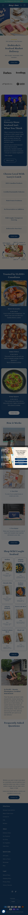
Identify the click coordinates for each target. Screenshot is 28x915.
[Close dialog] (27, 448)
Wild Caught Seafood (21, 461)
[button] (3, 911)
